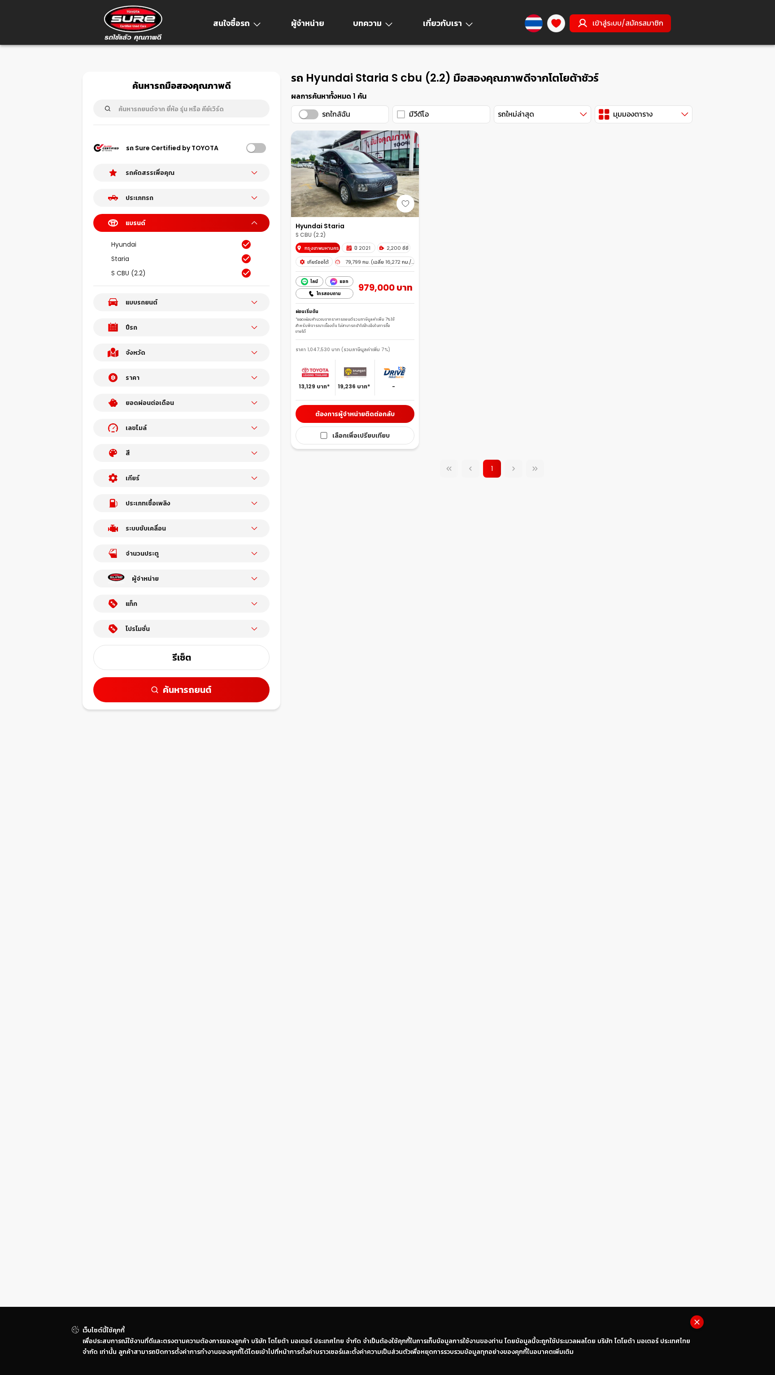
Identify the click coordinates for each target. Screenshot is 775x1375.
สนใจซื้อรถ (231, 23)
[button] (181, 173)
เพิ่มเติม (563, 1351)
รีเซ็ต (181, 657)
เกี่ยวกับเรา (442, 23)
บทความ (367, 23)
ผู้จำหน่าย (307, 23)
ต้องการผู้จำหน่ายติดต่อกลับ (355, 413)
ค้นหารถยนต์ (187, 689)
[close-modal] (697, 1322)
